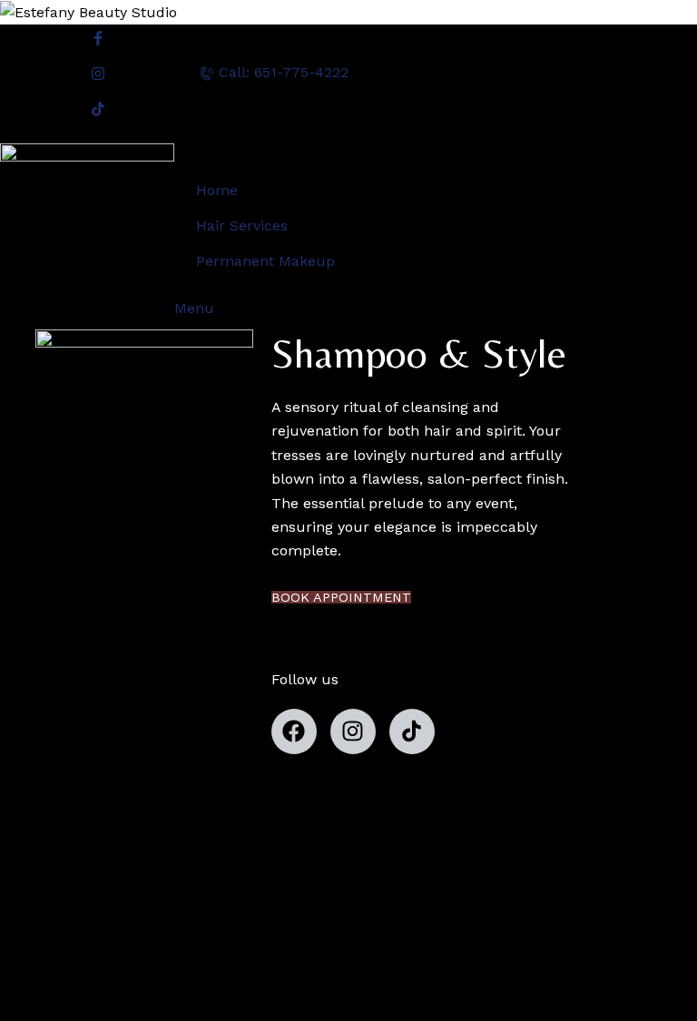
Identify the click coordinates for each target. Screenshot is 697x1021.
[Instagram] (353, 731)
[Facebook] (294, 731)
